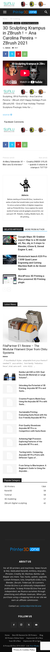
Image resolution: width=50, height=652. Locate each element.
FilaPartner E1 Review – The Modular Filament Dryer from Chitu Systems (25, 349)
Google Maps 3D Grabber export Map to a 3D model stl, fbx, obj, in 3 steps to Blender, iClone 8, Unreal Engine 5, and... (32, 243)
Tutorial (17, 23)
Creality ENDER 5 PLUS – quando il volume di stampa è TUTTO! (37, 164)
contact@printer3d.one (30, 606)
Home (5, 19)
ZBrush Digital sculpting (30, 23)
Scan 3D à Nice (15, 641)
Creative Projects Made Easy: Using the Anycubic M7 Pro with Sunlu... (33, 401)
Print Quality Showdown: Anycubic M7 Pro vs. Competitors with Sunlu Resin (32, 428)
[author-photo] (25, 191)
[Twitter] (12, 54)
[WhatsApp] (25, 54)
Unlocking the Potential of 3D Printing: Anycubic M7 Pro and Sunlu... (32, 388)
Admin (7, 48)
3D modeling (15, 19)
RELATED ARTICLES (13, 229)
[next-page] (9, 289)
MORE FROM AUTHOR (34, 229)
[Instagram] (21, 625)
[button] (4, 12)
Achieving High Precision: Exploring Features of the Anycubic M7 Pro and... (30, 441)
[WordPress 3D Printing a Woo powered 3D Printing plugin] (10, 279)
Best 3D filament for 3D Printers (24, 635)
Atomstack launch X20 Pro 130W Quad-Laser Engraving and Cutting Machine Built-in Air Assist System (32, 262)
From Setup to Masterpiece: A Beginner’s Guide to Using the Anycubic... (32, 468)
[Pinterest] (18, 54)
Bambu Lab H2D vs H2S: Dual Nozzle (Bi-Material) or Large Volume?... (32, 375)
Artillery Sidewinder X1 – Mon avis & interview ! (14, 163)
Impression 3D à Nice (34, 638)
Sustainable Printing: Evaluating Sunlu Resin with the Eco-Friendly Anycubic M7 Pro (33, 415)
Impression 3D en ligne (32, 641)
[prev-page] (4, 289)
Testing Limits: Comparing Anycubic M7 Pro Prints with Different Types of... (31, 455)
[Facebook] (5, 54)
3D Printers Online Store (14, 638)
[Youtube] (36, 625)
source (6, 114)
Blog (41, 635)
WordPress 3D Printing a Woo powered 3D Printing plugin (31, 279)
